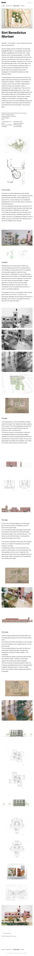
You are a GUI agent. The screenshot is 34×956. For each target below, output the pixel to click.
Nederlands (29, 2)
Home (3, 5)
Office (22, 5)
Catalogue (16, 5)
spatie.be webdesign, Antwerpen (16, 953)
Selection (9, 5)
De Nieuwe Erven (10, 936)
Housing (6, 933)
